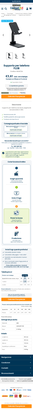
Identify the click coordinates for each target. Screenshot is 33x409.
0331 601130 (17, 1)
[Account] (27, 8)
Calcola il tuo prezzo (16, 96)
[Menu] (3, 8)
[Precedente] (4, 35)
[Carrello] (30, 8)
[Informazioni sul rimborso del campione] (25, 89)
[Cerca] (6, 8)
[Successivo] (29, 35)
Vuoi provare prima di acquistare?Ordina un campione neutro (16, 88)
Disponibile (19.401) (17, 82)
